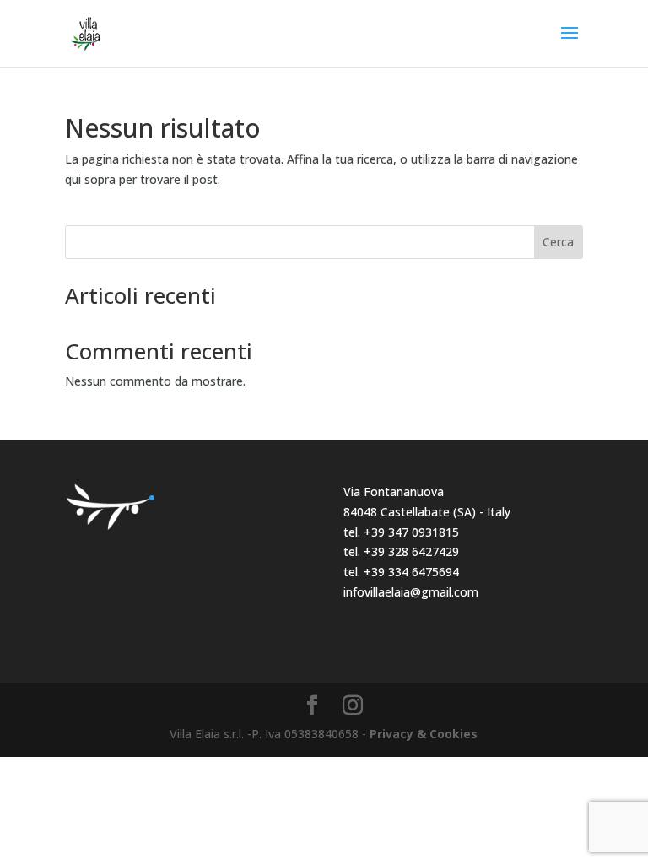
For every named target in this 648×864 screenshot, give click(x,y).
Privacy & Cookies (424, 734)
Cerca (558, 242)
